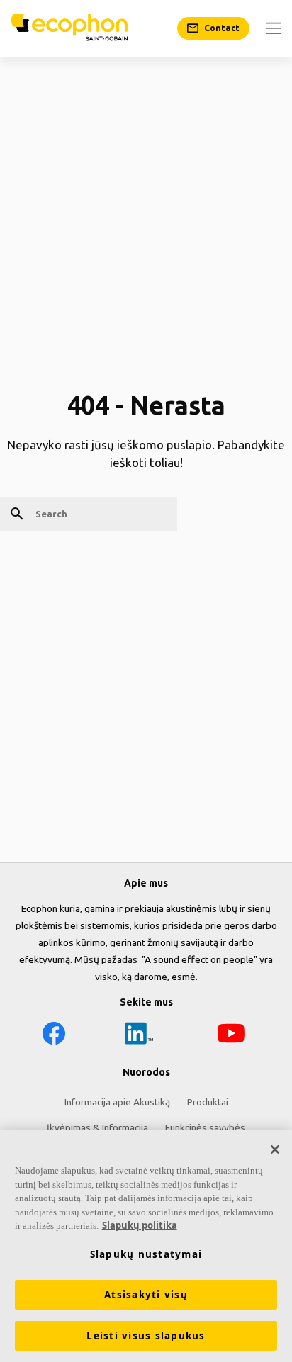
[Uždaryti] (275, 1149)
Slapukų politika (139, 1225)
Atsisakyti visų (146, 1294)
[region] (146, 1246)
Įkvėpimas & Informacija (97, 1127)
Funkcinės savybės (205, 1127)
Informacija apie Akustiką (117, 1102)
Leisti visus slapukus (145, 1335)
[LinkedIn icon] (139, 1035)
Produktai (207, 1102)
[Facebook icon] (54, 1035)
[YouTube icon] (231, 1035)
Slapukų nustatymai (146, 1254)
